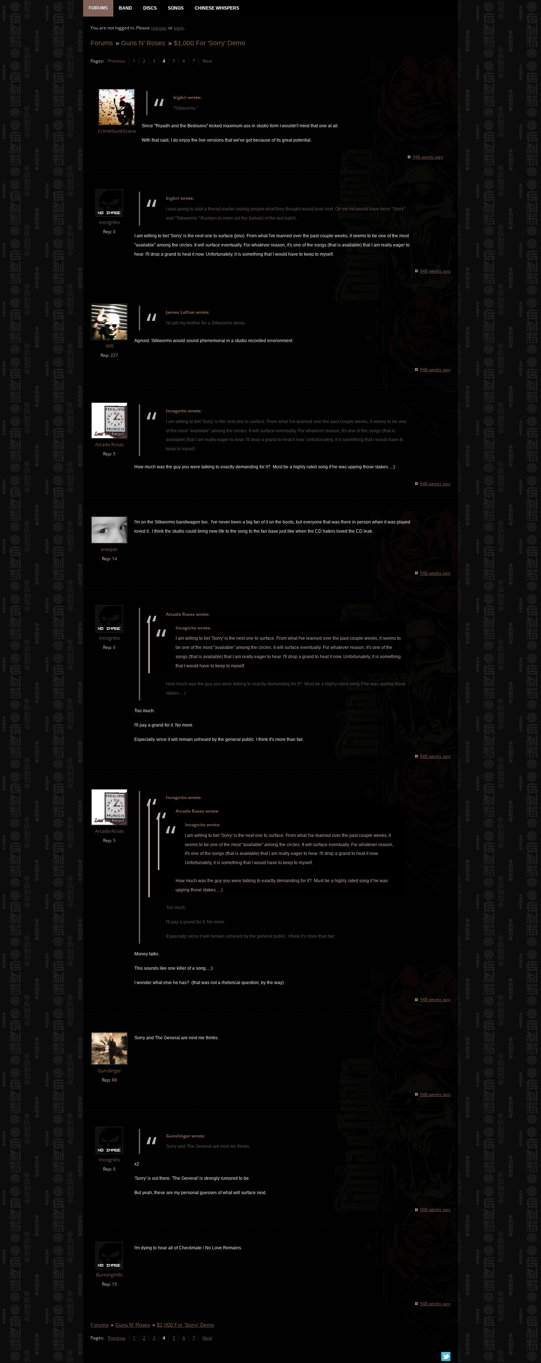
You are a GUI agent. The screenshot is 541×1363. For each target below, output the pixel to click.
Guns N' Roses (143, 43)
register (159, 28)
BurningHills (109, 1275)
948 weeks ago (428, 157)
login (179, 28)
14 (114, 558)
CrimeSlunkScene (117, 131)
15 (114, 1284)
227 (114, 355)
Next (207, 61)
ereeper (109, 549)
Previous (116, 61)
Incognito (109, 222)
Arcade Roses (109, 444)
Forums (102, 43)
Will (109, 346)
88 (114, 1080)
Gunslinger (109, 1071)
